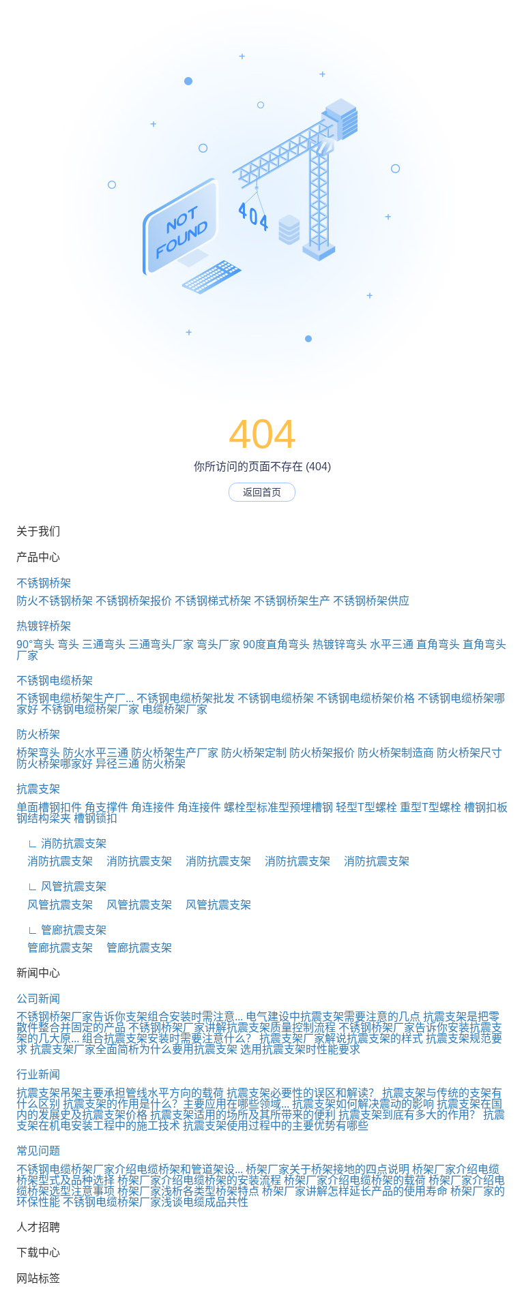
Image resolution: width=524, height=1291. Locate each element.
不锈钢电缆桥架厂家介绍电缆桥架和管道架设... (129, 1169)
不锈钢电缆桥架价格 (366, 698)
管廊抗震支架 (54, 948)
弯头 (68, 644)
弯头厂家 (218, 644)
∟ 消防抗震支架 (61, 843)
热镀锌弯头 (339, 644)
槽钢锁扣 (95, 818)
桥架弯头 (38, 753)
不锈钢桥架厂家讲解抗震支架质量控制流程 (232, 1027)
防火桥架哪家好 (54, 764)
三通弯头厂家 (161, 644)
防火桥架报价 (322, 753)
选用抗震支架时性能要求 (300, 1049)
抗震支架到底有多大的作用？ (409, 1115)
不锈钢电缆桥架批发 (185, 698)
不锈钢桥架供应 (371, 601)
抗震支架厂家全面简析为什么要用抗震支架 (133, 1049)
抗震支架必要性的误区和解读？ (303, 1093)
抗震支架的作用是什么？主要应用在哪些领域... (176, 1104)
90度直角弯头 (276, 644)
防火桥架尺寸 (469, 753)
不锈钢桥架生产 (292, 601)
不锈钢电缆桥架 (54, 680)
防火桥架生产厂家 (174, 753)
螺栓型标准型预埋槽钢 (278, 807)
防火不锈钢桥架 (54, 601)
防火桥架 (38, 734)
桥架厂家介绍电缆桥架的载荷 (355, 1180)
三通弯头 (104, 644)
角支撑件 (106, 807)
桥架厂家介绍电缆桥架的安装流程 (199, 1180)
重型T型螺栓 (430, 807)
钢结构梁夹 (43, 818)
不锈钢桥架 (43, 583)
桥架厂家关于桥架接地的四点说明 (327, 1169)
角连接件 (153, 807)
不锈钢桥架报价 (134, 601)
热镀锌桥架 (43, 626)
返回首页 (262, 492)
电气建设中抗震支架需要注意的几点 (333, 1016)
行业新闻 (38, 1074)
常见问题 (38, 1151)
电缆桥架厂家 (174, 709)
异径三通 (117, 764)
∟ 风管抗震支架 (61, 886)
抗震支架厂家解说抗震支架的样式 (341, 1038)
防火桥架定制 (254, 753)
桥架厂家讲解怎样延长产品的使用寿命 (355, 1191)
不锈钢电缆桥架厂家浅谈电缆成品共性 (155, 1202)
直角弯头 (438, 644)
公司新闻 (38, 999)
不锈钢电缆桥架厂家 (90, 709)
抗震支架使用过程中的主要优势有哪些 (275, 1125)
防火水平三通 (95, 753)
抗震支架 (38, 789)
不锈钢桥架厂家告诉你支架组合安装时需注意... (129, 1016)
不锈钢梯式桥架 (213, 601)
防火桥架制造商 (396, 753)
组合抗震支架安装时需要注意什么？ (169, 1038)
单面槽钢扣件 (49, 807)
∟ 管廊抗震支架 (61, 930)
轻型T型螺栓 (366, 807)
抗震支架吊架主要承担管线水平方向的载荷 (120, 1093)
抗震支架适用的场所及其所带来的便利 (243, 1115)
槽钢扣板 (486, 807)
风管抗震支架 (54, 905)
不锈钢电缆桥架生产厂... (75, 698)
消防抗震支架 (54, 861)
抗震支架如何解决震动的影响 (363, 1104)
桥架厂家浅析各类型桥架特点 (188, 1191)
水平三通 (391, 644)
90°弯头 (35, 644)
